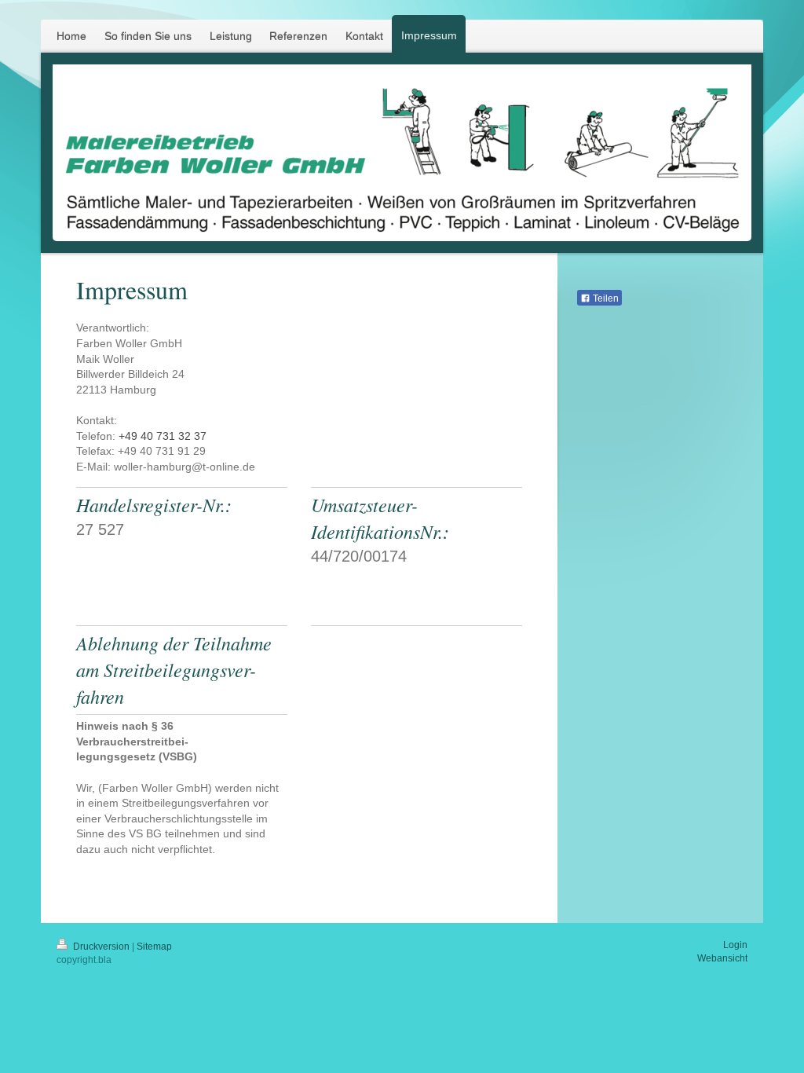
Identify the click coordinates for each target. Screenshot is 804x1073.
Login (735, 944)
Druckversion (101, 946)
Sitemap (154, 946)
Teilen (604, 298)
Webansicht (722, 958)
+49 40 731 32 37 (162, 436)
